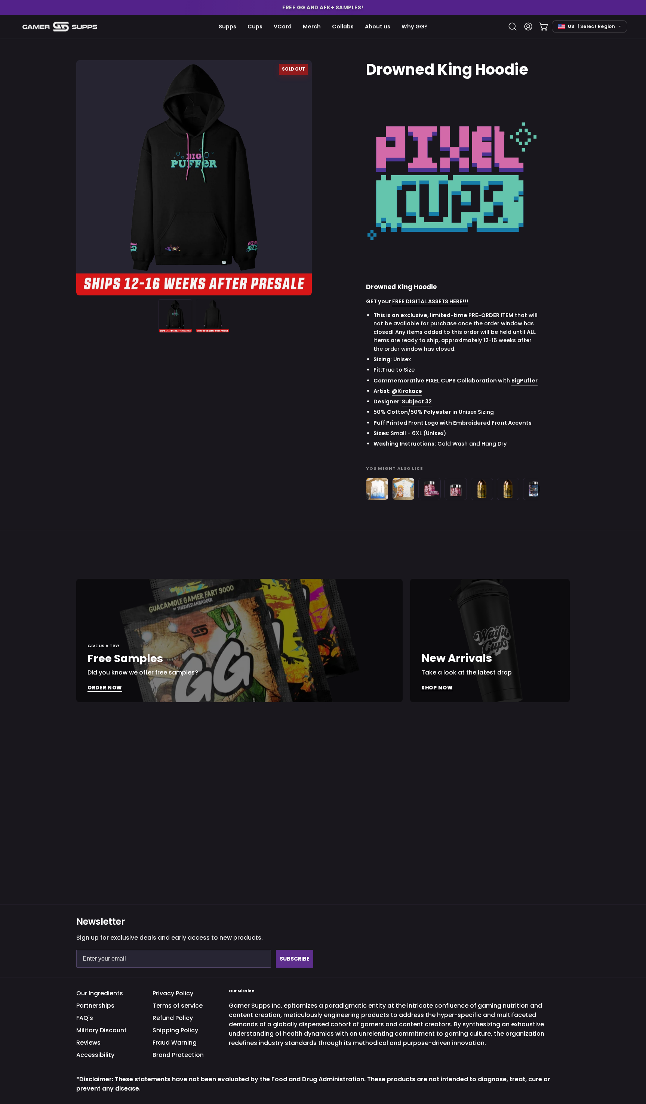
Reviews (88, 1042)
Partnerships (95, 1005)
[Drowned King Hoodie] (175, 316)
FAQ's (84, 1018)
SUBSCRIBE (295, 958)
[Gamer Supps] (59, 26)
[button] (323, 7)
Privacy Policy (173, 993)
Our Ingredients (99, 993)
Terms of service (178, 1005)
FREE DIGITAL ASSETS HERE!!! (430, 302)
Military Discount (101, 1030)
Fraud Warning (175, 1042)
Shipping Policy (175, 1030)
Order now (104, 688)
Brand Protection (178, 1055)
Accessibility (95, 1055)
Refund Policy (173, 1018)
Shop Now (437, 688)
